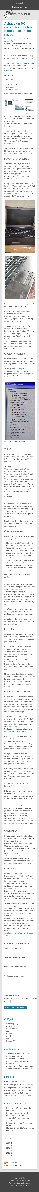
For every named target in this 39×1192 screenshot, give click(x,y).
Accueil (19, 3)
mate (30, 1095)
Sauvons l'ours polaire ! (15, 1059)
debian (24, 1095)
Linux (8, 1039)
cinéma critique (20, 1090)
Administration (14, 1183)
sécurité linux (9, 1095)
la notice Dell (21, 371)
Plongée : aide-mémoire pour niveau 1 (20, 1066)
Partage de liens (19, 7)
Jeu (7, 1036)
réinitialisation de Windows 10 (15, 731)
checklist (20, 1088)
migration (18, 1082)
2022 (8, 1143)
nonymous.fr (19, 14)
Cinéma (9, 1034)
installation (29, 1088)
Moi (24, 933)
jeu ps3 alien (9, 1093)
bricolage (12, 1085)
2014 (8, 1155)
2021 (8, 1145)
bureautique (8, 1090)
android (20, 1085)
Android (9, 1026)
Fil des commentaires (14, 1165)
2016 (8, 1150)
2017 (8, 1148)
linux (7, 1082)
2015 (8, 1153)
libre (6, 1085)
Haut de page (25, 1183)
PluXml (20, 1180)
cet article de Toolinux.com (24, 63)
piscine (18, 1095)
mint (12, 1082)
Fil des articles (11, 1163)
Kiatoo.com (8, 71)
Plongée (9, 1041)
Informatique (18, 933)
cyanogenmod (10, 1088)
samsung (29, 1085)
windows (26, 1082)
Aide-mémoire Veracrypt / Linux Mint (19, 1069)
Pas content (10, 1029)
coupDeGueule (21, 1093)
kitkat (29, 1090)
